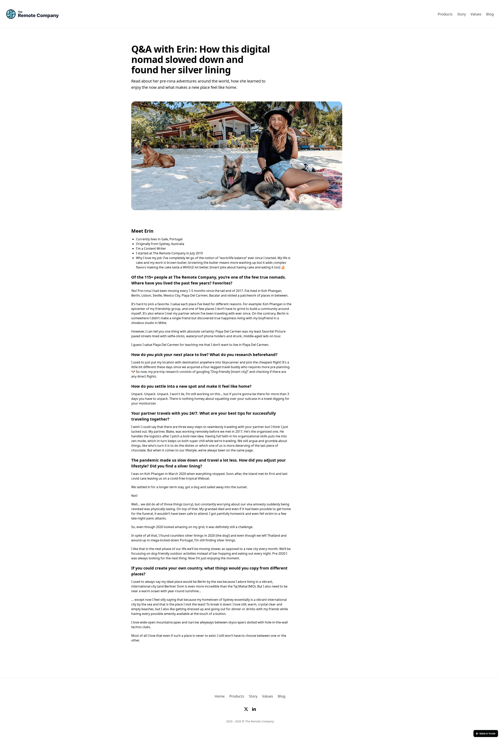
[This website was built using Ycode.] (485, 733)
